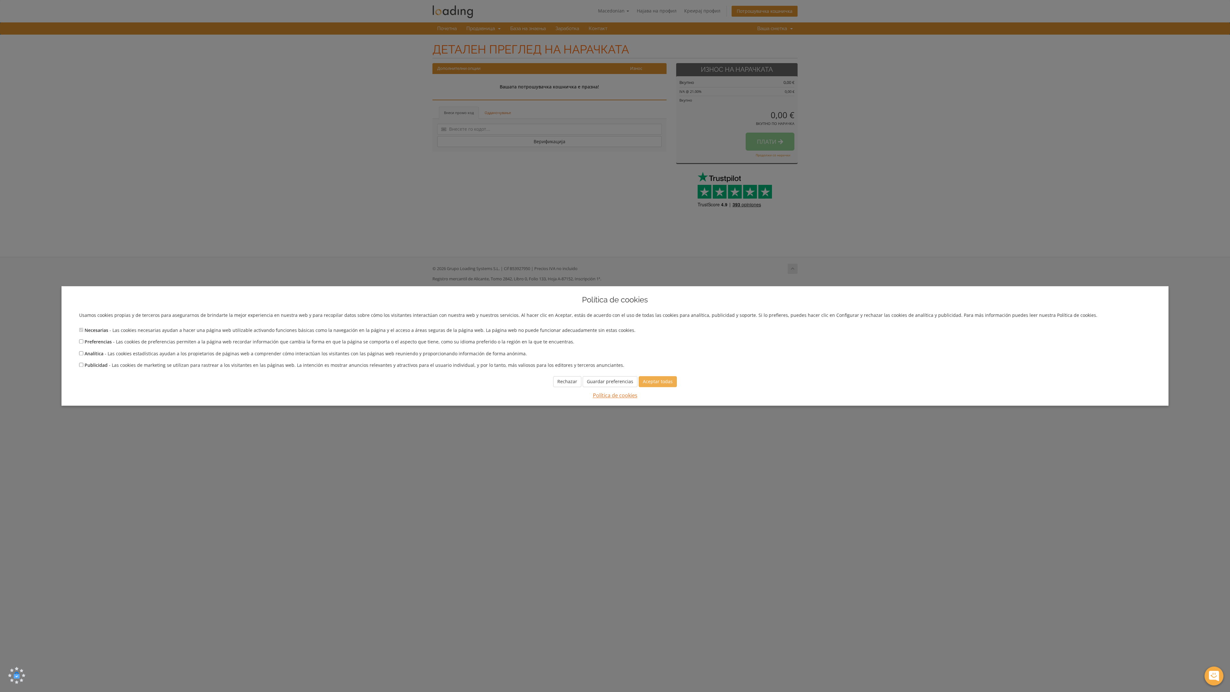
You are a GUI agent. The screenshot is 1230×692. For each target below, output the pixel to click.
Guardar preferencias (610, 382)
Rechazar (567, 382)
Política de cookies (615, 395)
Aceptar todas (658, 382)
